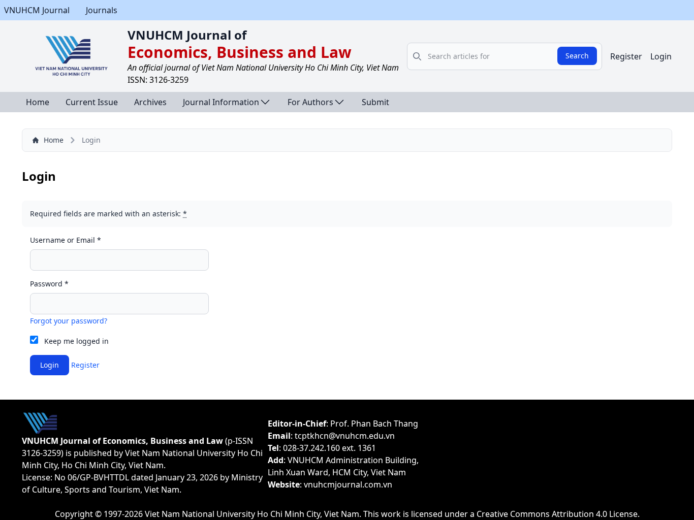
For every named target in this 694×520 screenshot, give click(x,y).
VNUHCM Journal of (187, 34)
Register (626, 56)
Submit (375, 102)
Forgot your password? (68, 321)
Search (577, 55)
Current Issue (92, 102)
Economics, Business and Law (240, 52)
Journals (101, 10)
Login (661, 56)
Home (37, 102)
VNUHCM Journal (37, 10)
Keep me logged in (76, 341)
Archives (150, 102)
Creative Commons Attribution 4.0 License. (558, 513)
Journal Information (221, 102)
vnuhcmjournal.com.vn (348, 484)
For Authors (310, 102)
